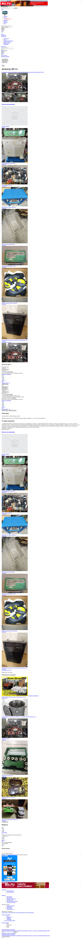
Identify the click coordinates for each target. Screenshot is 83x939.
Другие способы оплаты (9, 920)
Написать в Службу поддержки (9, 933)
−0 (9, 382)
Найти (3, 28)
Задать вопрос (5, 384)
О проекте (4, 889)
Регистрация (4, 55)
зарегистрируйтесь (12, 854)
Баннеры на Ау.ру (11, 905)
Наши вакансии (10, 890)
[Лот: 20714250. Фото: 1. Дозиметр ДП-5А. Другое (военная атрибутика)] (15, 91)
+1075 (6, 382)
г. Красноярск (5, 72)
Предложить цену (12, 410)
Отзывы (3, 382)
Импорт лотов (10, 900)
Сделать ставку (5, 369)
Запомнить (4, 50)
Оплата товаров (5, 922)
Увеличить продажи (11, 898)
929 (2, 381)
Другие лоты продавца (8, 104)
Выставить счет (10, 909)
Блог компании (10, 892)
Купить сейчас (9, 371)
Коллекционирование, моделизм (15, 72)
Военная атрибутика (27, 72)
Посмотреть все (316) (6, 342)
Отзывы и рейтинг (11, 902)
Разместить (3, 35)
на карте (14, 398)
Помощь (3, 895)
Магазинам (9, 908)
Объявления (9, 906)
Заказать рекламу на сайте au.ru (9, 881)
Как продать (9, 897)
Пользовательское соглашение (8, 929)
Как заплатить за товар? (12, 901)
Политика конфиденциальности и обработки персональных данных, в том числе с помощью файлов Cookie (26, 930)
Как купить (9, 896)
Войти (2, 53)
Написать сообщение (6, 374)
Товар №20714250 (39, 72)
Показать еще (5, 821)
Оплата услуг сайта (6, 914)
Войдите (4, 854)
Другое (33, 72)
